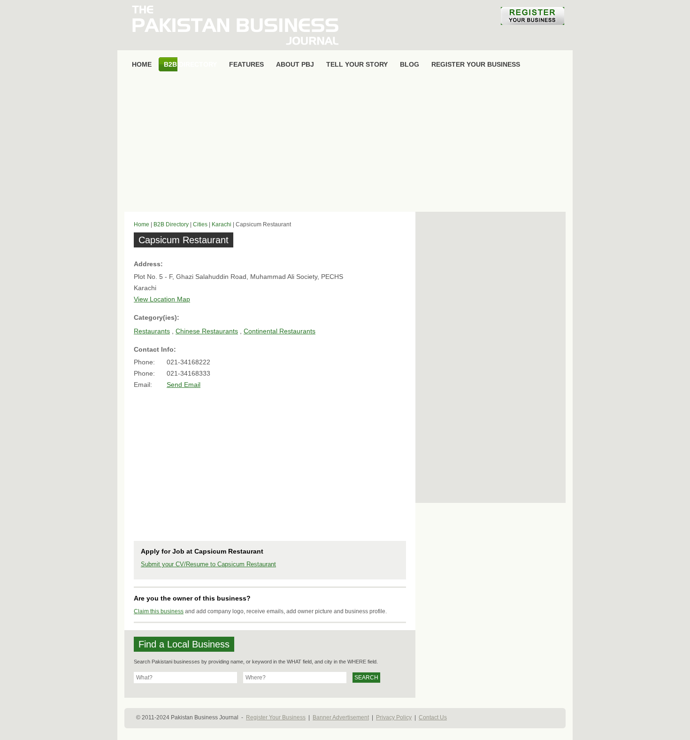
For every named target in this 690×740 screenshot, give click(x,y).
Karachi (221, 224)
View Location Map (162, 299)
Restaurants (152, 331)
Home (141, 224)
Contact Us (433, 717)
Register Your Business (276, 717)
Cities (200, 224)
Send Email (183, 384)
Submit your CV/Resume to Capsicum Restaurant (208, 564)
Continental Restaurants (279, 331)
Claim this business (159, 611)
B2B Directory (171, 224)
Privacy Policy (394, 717)
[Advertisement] (345, 143)
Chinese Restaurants (207, 331)
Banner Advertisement (341, 717)
